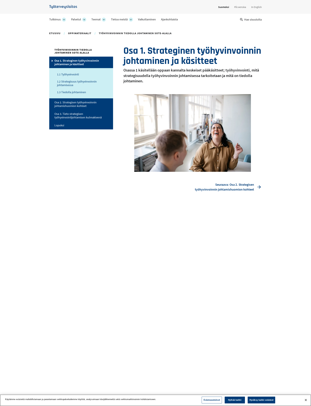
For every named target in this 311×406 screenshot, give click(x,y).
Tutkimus (55, 19)
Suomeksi (223, 7)
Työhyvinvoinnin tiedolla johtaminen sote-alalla (135, 33)
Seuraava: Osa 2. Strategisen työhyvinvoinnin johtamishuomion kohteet (224, 186)
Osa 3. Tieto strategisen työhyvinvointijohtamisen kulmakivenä (78, 115)
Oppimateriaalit (79, 33)
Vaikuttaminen (147, 19)
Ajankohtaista (169, 19)
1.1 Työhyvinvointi (68, 74)
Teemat (96, 19)
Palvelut (76, 19)
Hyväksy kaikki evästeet (261, 400)
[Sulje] (305, 400)
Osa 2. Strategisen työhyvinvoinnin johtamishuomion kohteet (75, 104)
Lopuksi (59, 125)
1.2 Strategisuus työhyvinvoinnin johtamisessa (77, 83)
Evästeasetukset (212, 400)
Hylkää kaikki (235, 400)
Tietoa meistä (119, 19)
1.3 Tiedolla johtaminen (71, 92)
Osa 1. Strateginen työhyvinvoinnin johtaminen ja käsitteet (76, 62)
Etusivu (55, 33)
